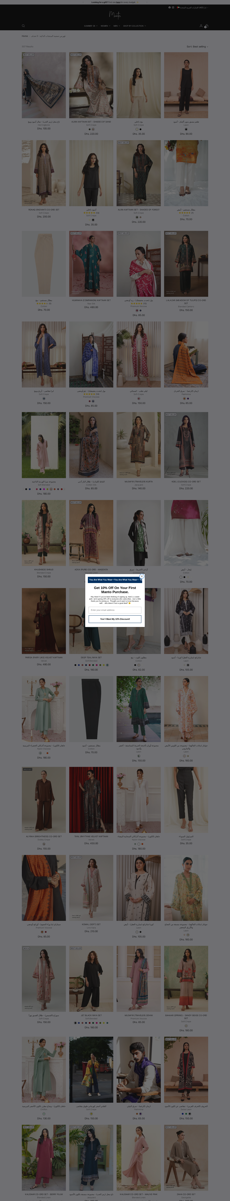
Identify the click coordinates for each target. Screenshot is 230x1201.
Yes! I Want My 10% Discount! (115, 619)
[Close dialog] (141, 576)
